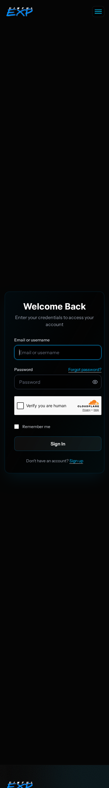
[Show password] (95, 382)
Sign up (76, 460)
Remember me (36, 426)
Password (23, 369)
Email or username (32, 340)
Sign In (58, 444)
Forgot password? (84, 369)
